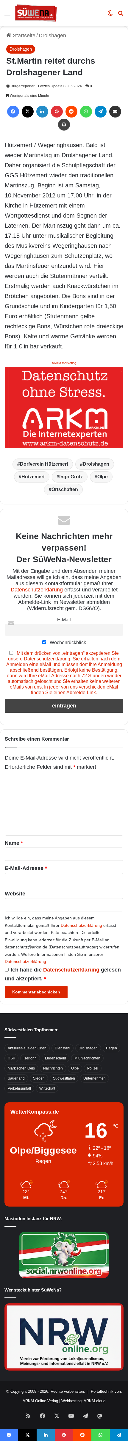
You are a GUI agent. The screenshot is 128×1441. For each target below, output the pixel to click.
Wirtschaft (47, 1088)
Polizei (92, 1068)
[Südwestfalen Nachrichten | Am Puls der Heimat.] (36, 13)
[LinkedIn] (42, 112)
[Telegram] (101, 112)
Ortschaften (64, 489)
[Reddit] (71, 112)
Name (14, 843)
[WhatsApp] (86, 112)
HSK (11, 1058)
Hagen (111, 1048)
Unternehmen (94, 1078)
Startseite (23, 35)
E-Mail (64, 619)
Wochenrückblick (67, 642)
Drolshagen (52, 35)
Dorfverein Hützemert (44, 464)
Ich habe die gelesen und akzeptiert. (63, 974)
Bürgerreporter (23, 86)
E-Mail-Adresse (26, 868)
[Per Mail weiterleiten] (115, 112)
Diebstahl (62, 1048)
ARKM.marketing (64, 363)
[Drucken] (64, 125)
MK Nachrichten (87, 1058)
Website (15, 894)
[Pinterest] (57, 112)
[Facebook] (13, 112)
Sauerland (16, 1078)
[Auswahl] (7, 15)
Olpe (102, 476)
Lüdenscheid (55, 1058)
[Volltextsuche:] (121, 15)
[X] (28, 112)
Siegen (39, 1078)
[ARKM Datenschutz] (64, 407)
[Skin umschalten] (110, 15)
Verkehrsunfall (19, 1088)
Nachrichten (53, 1068)
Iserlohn (30, 1058)
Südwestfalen (64, 1078)
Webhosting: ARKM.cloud (83, 1401)
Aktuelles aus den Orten (27, 1048)
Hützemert (33, 476)
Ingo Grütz (71, 476)
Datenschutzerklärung (37, 590)
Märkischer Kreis (21, 1068)
